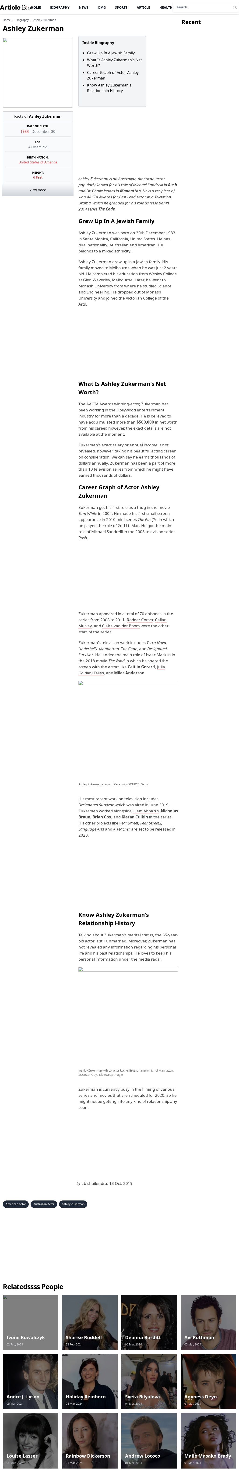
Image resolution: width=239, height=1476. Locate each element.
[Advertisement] (127, 141)
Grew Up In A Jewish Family (111, 52)
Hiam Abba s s (146, 811)
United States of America (37, 162)
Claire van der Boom (121, 625)
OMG (102, 7)
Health (165, 7)
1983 (25, 131)
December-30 (43, 131)
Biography (60, 7)
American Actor (16, 1204)
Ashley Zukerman (73, 1204)
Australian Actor (43, 1204)
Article (143, 7)
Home (36, 7)
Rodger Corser (140, 619)
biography (22, 20)
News (83, 7)
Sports (121, 7)
